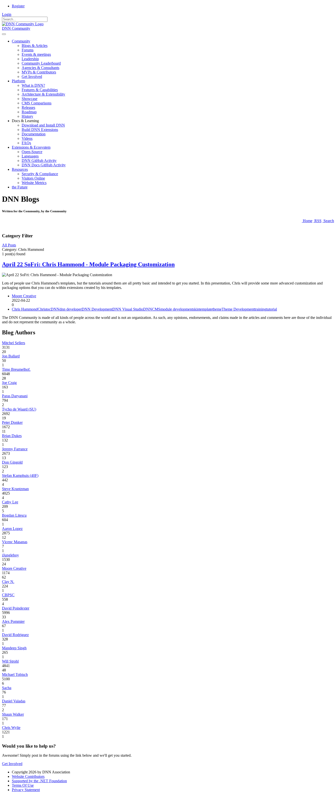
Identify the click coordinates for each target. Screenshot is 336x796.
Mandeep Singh (14, 648)
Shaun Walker (13, 714)
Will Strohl (10, 661)
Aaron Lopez (12, 528)
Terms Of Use (23, 785)
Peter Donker (12, 422)
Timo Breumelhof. (16, 369)
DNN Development (97, 309)
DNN (55, 309)
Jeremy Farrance (15, 449)
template (205, 309)
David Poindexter (15, 608)
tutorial (271, 309)
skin (196, 309)
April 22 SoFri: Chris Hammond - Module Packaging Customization (88, 264)
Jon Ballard (11, 356)
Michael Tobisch (15, 674)
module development (176, 309)
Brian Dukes (12, 436)
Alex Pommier (13, 621)
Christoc (44, 309)
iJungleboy (10, 555)
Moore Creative (24, 296)
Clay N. (8, 582)
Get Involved (12, 764)
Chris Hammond (25, 309)
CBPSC (8, 595)
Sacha (6, 688)
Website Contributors (28, 776)
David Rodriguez (15, 635)
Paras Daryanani (15, 396)
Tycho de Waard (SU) (19, 409)
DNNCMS (151, 309)
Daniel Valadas (13, 701)
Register (18, 6)
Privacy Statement (26, 790)
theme (217, 309)
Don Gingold (12, 462)
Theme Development (238, 309)
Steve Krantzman (15, 489)
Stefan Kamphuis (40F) (20, 475)
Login (6, 14)
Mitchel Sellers (13, 343)
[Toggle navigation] (4, 34)
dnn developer (71, 309)
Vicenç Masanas (14, 542)
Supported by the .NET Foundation (39, 781)
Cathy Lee (10, 502)
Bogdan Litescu (14, 515)
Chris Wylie (11, 727)
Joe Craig (9, 383)
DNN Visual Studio (127, 309)
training (260, 309)
